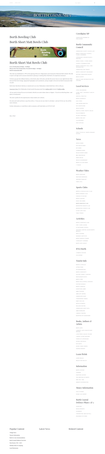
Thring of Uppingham (82, 338)
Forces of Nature (81, 196)
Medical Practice (81, 96)
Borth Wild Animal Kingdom (84, 281)
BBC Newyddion (80, 155)
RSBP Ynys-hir (80, 301)
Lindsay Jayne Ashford (83, 336)
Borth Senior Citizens (82, 238)
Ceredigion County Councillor (85, 51)
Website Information (82, 382)
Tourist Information (15, 435)
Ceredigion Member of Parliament (82, 38)
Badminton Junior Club (83, 208)
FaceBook (79, 411)
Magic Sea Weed (80, 200)
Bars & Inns (79, 279)
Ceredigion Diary (81, 296)
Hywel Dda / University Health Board (85, 93)
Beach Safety (80, 76)
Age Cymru (79, 101)
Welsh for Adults (81, 360)
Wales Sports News (82, 152)
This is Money (80, 391)
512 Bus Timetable (81, 115)
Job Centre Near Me (82, 103)
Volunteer (79, 255)
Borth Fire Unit (80, 117)
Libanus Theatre (81, 313)
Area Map (17, 2)
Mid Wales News (81, 145)
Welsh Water (80, 108)
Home (11, 2)
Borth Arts (79, 327)
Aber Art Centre (81, 293)
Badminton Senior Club (83, 205)
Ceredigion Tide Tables (83, 69)
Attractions (79, 267)
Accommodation (81, 269)
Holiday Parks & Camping (16, 445)
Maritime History (81, 374)
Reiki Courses (80, 233)
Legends (78, 372)
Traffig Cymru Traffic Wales (84, 110)
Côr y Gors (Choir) (81, 224)
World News (79, 143)
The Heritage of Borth (82, 377)
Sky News (78, 148)
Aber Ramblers (80, 310)
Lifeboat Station (81, 252)
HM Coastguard (80, 105)
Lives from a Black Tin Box (84, 334)
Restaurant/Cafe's (81, 276)
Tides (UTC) (79, 181)
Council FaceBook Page (83, 63)
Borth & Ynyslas (81, 264)
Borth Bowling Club (82, 203)
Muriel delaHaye (81, 341)
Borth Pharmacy (81, 98)
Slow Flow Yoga (81, 210)
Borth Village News (82, 162)
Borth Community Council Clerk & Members (84, 54)
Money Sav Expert (81, 394)
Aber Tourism (80, 291)
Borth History (80, 370)
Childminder (80, 120)
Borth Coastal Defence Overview (18, 440)
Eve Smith (79, 343)
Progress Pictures (81, 416)
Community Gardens (82, 240)
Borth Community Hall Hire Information (84, 66)
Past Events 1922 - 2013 (16, 443)
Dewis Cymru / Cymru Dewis (84, 61)
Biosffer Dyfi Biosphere (83, 315)
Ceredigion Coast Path (83, 308)
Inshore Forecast (81, 179)
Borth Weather (80, 174)
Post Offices (80, 122)
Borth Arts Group (81, 243)
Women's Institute (81, 236)
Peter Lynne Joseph (82, 346)
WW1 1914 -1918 (80, 379)
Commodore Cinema (82, 298)
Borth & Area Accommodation (17, 438)
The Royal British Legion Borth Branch (85, 230)
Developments (80, 408)
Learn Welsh (80, 358)
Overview (79, 406)
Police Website (80, 113)
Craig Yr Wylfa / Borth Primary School (85, 133)
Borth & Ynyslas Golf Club (84, 191)
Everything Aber (81, 288)
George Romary (80, 348)
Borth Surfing (80, 198)
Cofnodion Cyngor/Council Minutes (84, 58)
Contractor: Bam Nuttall (83, 413)
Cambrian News (80, 150)
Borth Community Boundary (84, 71)
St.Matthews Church (82, 227)
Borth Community (81, 272)
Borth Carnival (80, 286)
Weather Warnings (81, 176)
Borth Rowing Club (82, 193)
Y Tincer (78, 164)
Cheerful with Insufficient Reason (84, 331)
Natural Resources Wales (84, 74)
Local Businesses (81, 90)
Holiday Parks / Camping (83, 274)
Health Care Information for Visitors (85, 80)
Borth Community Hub (82, 222)
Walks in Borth (80, 303)
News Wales (79, 157)
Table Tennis (80, 213)
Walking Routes (81, 305)
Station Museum (81, 284)
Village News (13, 432)
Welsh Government (81, 160)
